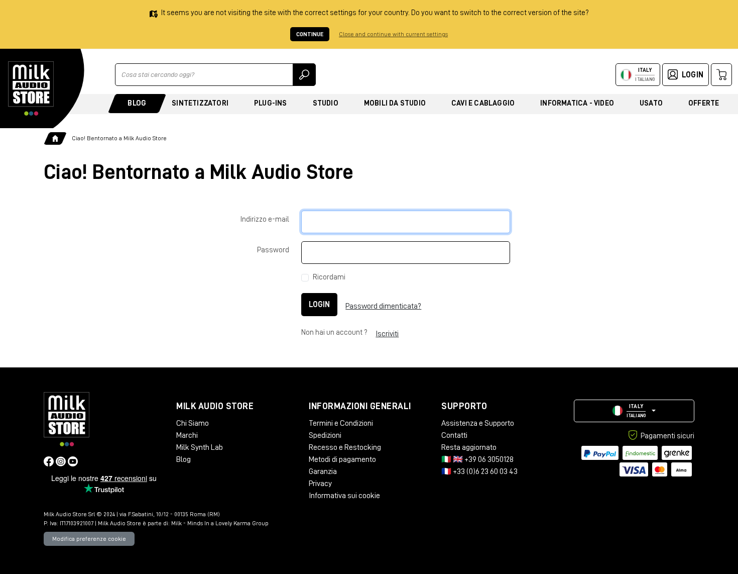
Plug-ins (270, 103)
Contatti (454, 435)
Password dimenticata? (383, 306)
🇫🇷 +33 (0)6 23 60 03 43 (479, 471)
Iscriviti (387, 334)
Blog (137, 103)
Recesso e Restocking (345, 447)
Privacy (320, 484)
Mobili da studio (395, 103)
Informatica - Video (577, 103)
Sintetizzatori (200, 103)
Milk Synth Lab (199, 447)
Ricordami (329, 277)
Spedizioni (325, 435)
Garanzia (323, 471)
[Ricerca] (304, 74)
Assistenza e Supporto (477, 423)
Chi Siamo (192, 423)
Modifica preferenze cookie (89, 539)
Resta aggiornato (469, 447)
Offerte (703, 103)
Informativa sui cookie (344, 496)
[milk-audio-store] (31, 88)
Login (319, 305)
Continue (309, 34)
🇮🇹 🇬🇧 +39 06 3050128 (477, 459)
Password (273, 250)
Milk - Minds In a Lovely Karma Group (220, 523)
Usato (651, 103)
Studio (325, 103)
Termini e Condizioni (341, 423)
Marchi (187, 435)
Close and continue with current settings (393, 34)
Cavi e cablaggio (483, 103)
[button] (634, 411)
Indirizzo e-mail (264, 219)
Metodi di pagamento (342, 459)
